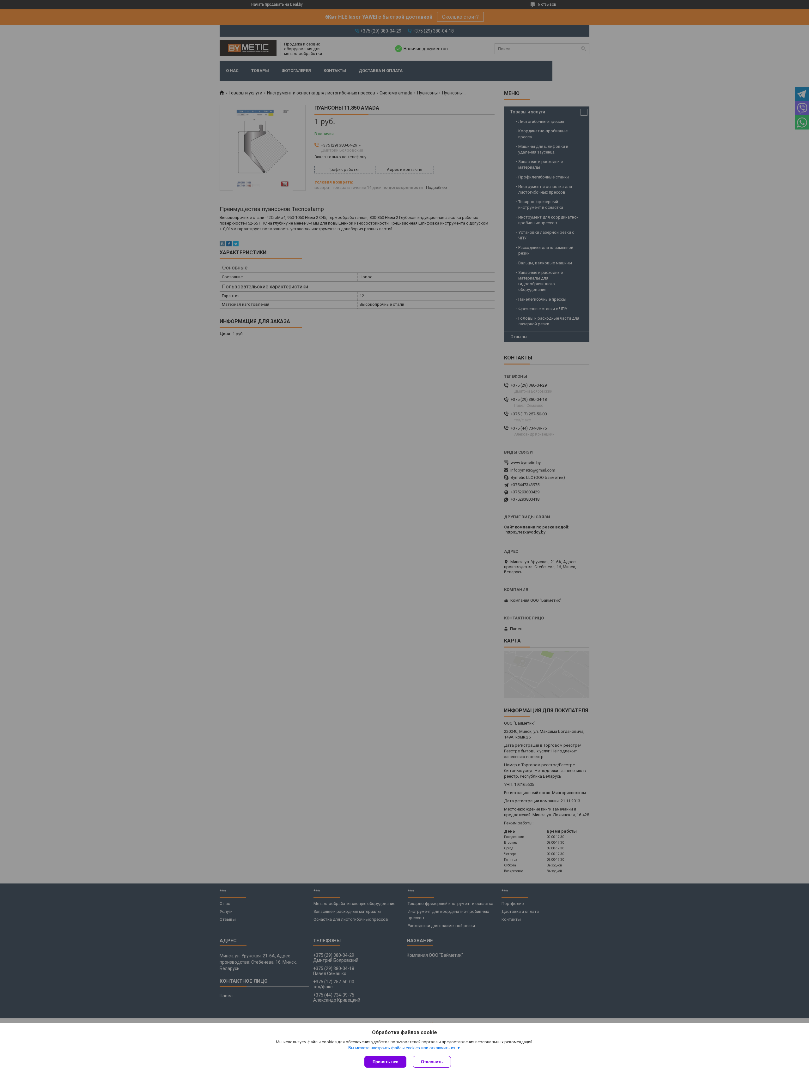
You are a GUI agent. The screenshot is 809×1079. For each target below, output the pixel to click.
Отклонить (432, 1061)
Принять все (385, 1061)
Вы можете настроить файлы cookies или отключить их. (402, 1048)
